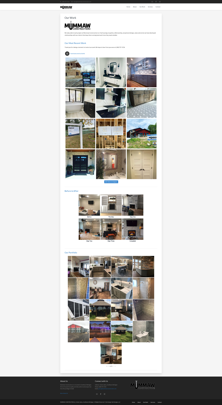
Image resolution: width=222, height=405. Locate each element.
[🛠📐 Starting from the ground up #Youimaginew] (80, 133)
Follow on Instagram (112, 182)
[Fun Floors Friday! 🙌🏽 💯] (142, 103)
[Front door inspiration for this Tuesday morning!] (80, 164)
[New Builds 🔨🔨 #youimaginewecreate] (80, 72)
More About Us (64, 393)
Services (153, 402)
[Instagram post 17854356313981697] (142, 164)
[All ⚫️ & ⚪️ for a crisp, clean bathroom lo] (111, 72)
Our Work (145, 402)
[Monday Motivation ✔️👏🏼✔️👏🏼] (80, 103)
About (139, 402)
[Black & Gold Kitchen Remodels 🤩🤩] (111, 103)
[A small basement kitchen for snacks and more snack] (142, 72)
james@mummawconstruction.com (107, 388)
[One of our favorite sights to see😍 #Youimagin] (111, 133)
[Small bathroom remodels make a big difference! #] (111, 164)
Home (133, 402)
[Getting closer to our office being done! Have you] (142, 133)
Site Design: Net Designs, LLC (112, 402)
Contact (160, 402)
